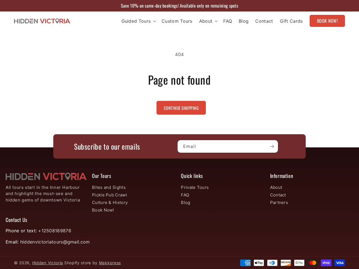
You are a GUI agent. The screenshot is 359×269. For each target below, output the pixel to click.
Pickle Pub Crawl (109, 195)
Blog (185, 202)
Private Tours (195, 187)
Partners (279, 202)
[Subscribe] (272, 146)
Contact (278, 195)
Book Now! (103, 210)
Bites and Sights (109, 187)
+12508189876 (54, 230)
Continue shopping (181, 108)
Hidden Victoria (47, 262)
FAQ (185, 195)
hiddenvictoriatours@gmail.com (55, 242)
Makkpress (110, 262)
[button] (138, 21)
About (276, 187)
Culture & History (110, 202)
